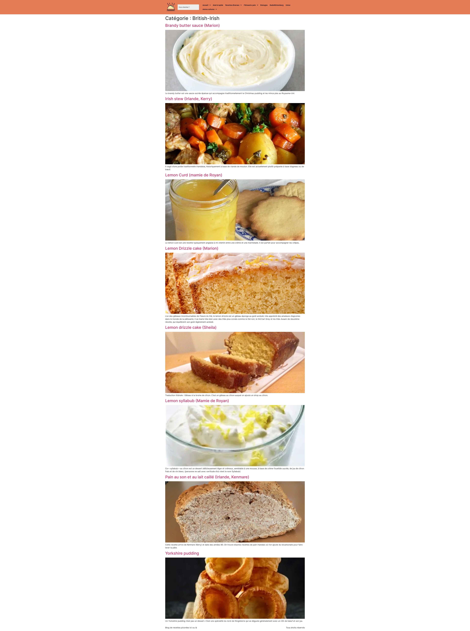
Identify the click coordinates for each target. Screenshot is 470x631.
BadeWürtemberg (276, 5)
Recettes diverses (232, 5)
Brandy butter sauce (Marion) (192, 25)
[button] (206, 5)
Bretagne (264, 5)
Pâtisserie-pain (250, 5)
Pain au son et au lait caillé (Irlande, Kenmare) (207, 477)
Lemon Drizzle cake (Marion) (191, 248)
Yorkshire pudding (182, 553)
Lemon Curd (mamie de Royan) (193, 175)
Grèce (288, 5)
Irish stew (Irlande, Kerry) (188, 98)
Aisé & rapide (218, 5)
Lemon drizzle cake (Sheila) (191, 327)
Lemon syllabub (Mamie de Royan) (197, 400)
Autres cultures (208, 9)
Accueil (205, 5)
